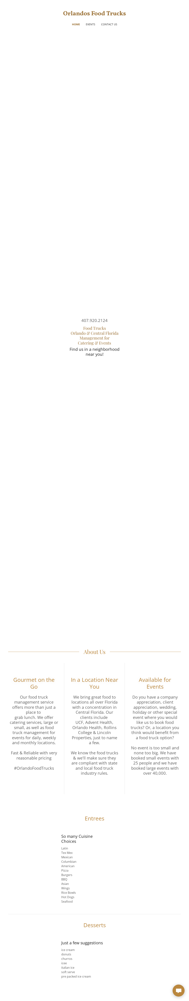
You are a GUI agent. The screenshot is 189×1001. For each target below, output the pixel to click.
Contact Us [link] (109, 24)
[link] (94, 14)
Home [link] (76, 24)
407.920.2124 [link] (94, 320)
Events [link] (90, 24)
